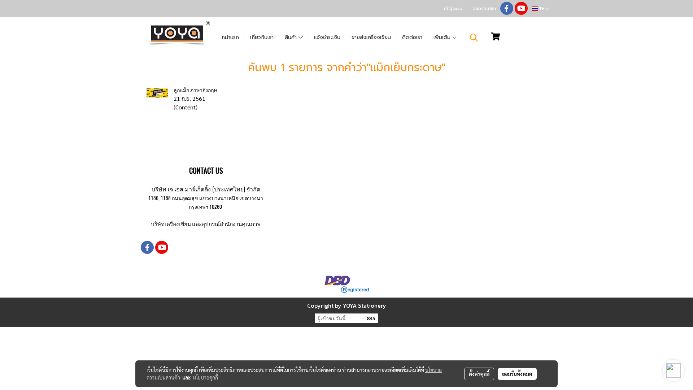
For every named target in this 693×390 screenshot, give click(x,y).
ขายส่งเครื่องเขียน (371, 37)
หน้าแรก (230, 37)
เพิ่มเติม (442, 37)
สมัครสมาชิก (484, 8)
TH (542, 8)
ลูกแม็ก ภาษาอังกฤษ (195, 90)
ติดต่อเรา (412, 37)
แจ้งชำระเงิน (327, 37)
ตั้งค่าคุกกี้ (479, 373)
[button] (474, 37)
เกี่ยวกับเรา (262, 37)
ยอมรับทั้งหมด (517, 373)
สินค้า (291, 37)
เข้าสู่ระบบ (453, 8)
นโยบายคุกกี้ (205, 377)
